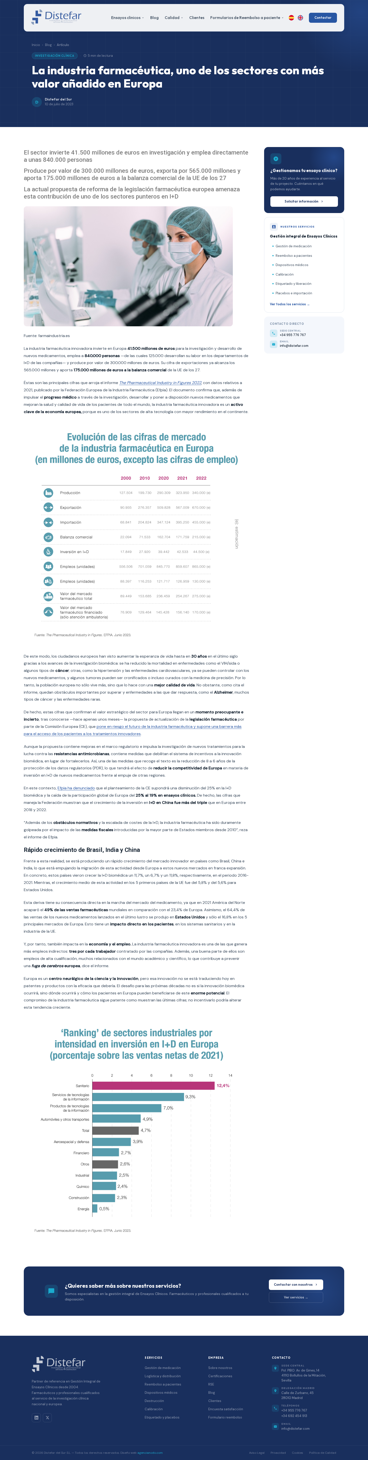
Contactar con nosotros (293, 1284)
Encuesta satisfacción (225, 1409)
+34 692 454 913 (294, 1416)
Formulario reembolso (225, 1417)
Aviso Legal (257, 1453)
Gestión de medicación (294, 246)
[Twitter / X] (47, 1417)
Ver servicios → (296, 1297)
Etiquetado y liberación (293, 284)
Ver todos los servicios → (290, 304)
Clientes (196, 17)
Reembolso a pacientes (294, 256)
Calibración (285, 274)
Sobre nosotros (220, 1368)
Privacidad (278, 1453)
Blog (154, 17)
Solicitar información (301, 201)
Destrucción (154, 1401)
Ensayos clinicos (125, 17)
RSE (211, 1384)
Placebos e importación (294, 293)
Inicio (36, 45)
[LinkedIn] (36, 1417)
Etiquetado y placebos (162, 1417)
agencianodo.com (150, 1453)
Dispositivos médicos (292, 265)
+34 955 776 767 (294, 1410)
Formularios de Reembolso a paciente (245, 17)
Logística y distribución (163, 1376)
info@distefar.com (295, 1428)
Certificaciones (220, 1376)
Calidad (172, 17)
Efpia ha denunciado (76, 788)
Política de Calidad (322, 1453)
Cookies (297, 1453)
